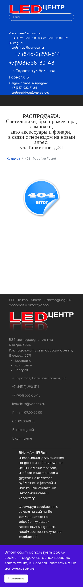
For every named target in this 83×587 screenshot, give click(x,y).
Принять (16, 578)
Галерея (21, 370)
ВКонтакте (21, 438)
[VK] (12, 27)
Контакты (23, 365)
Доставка (22, 360)
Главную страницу (54, 256)
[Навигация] (75, 100)
